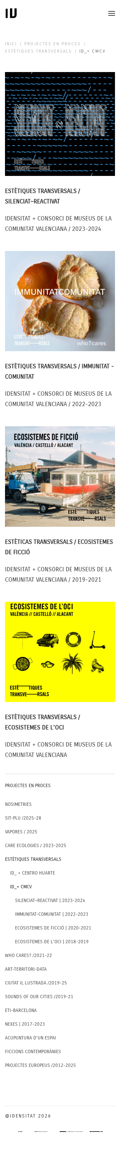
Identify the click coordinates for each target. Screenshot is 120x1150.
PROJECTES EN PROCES (28, 785)
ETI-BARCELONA (21, 1010)
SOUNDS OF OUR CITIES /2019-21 (39, 997)
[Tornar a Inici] (11, 13)
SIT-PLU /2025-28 (23, 818)
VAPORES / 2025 (21, 832)
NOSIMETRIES (18, 804)
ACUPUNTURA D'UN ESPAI (30, 1038)
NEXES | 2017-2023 (25, 1024)
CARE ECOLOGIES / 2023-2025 (35, 845)
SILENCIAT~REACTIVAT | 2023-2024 (50, 900)
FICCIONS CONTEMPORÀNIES (33, 1052)
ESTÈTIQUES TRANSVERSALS (33, 859)
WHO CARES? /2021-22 (28, 955)
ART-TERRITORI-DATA (26, 969)
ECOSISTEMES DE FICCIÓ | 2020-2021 (53, 928)
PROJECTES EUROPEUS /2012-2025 (40, 1065)
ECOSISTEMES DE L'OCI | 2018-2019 (52, 942)
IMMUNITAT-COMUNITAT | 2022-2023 (51, 914)
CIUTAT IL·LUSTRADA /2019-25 (36, 983)
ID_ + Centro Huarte (32, 873)
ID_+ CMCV (21, 887)
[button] (111, 13)
